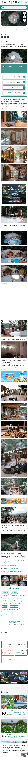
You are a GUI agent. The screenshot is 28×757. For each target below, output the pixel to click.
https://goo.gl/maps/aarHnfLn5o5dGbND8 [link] (13, 561)
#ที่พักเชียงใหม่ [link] (12, 571)
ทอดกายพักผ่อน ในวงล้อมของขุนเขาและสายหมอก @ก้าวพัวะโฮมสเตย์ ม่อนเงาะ (16, 714)
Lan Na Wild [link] (14, 569)
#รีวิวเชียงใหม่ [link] (4, 571)
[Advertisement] (14, 302)
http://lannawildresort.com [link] (9, 566)
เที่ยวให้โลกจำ (9, 734)
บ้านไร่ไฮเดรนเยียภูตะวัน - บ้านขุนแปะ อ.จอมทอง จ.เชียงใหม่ (15, 737)
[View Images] (5, 578)
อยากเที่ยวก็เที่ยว (10, 711)
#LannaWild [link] (19, 571)
